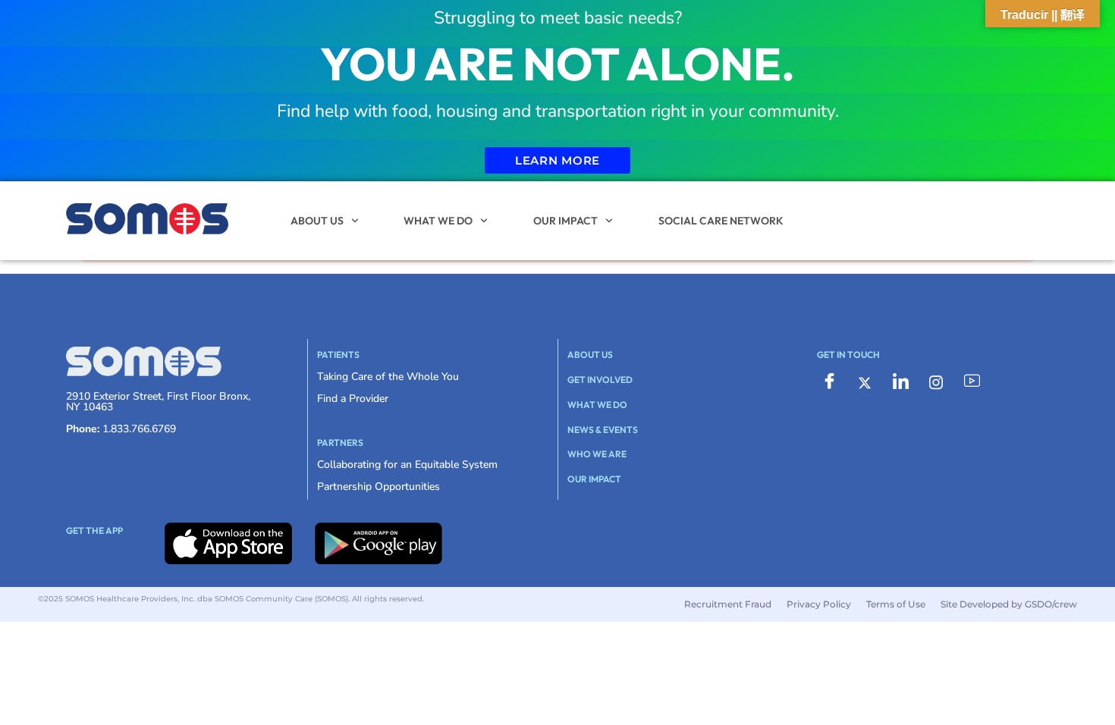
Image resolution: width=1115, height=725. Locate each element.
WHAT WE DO (438, 221)
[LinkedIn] (900, 382)
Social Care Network (721, 221)
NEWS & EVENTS (602, 429)
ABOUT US (317, 221)
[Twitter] (865, 382)
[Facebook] (829, 382)
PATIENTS (338, 354)
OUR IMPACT (565, 221)
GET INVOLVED (600, 379)
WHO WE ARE (597, 454)
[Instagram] (936, 382)
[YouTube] (972, 382)
